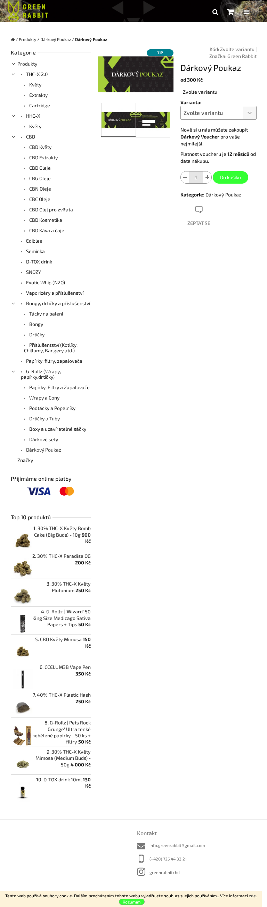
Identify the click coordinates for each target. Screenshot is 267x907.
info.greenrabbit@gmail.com (177, 845)
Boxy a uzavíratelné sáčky (57, 429)
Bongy (35, 324)
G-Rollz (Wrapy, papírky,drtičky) (41, 374)
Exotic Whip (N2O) (45, 282)
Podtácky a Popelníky (51, 408)
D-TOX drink (38, 261)
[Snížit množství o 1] (185, 177)
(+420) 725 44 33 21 (168, 858)
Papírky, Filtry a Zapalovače (59, 387)
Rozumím (132, 901)
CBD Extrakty (43, 157)
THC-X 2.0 (36, 74)
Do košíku (230, 177)
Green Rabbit (242, 56)
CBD (30, 137)
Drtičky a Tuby (44, 418)
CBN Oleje (39, 189)
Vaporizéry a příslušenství (54, 293)
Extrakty (38, 95)
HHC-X (32, 116)
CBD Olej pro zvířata (50, 209)
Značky (25, 460)
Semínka (35, 251)
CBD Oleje (39, 168)
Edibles (33, 241)
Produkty (27, 64)
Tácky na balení (45, 314)
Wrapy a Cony (43, 398)
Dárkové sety (43, 439)
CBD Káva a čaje (46, 230)
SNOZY (33, 272)
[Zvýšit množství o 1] (207, 177)
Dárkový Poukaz (43, 450)
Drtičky (36, 334)
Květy (34, 84)
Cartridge (39, 105)
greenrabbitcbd (164, 872)
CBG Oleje (39, 178)
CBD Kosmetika (45, 220)
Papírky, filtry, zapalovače (53, 361)
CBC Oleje (39, 199)
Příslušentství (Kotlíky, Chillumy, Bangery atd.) (51, 347)
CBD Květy (39, 147)
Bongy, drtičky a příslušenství (57, 303)
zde (252, 895)
